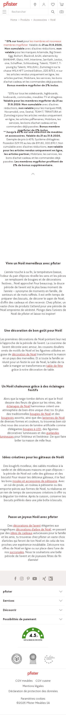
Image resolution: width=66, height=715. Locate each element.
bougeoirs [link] (7, 418)
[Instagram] (22, 578)
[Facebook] (15, 578)
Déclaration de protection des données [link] (33, 691)
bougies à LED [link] (32, 429)
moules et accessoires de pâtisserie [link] (34, 481)
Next (63, 229)
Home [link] (13, 19)
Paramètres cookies (33, 699)
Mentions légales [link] (33, 686)
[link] (34, 4)
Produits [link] (25, 19)
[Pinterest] (28, 578)
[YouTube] (34, 578)
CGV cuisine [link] (43, 681)
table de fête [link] (54, 366)
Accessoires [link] (40, 19)
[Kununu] (50, 578)
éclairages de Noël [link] (18, 406)
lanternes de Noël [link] (53, 418)
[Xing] (44, 578)
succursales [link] (17, 552)
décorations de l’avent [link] (27, 526)
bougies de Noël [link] (40, 414)
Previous (3, 229)
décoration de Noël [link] (24, 354)
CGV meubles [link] (24, 681)
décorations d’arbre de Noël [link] (33, 529)
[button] (33, 636)
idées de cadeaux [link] (21, 533)
